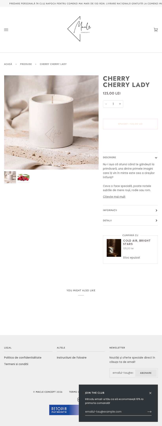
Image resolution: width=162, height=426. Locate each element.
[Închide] (152, 391)
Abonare (146, 373)
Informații (110, 210)
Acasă (8, 64)
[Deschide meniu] (10, 29)
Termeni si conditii (16, 364)
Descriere (109, 157)
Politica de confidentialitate (22, 358)
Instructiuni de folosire (72, 358)
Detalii (107, 220)
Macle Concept (46, 391)
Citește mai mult (114, 197)
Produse (26, 64)
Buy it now (130, 140)
